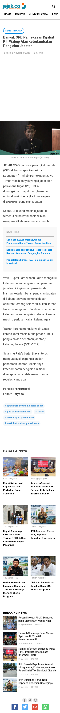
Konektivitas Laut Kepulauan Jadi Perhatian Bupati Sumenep (13, 488)
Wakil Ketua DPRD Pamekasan (23, 423)
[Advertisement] (30, 88)
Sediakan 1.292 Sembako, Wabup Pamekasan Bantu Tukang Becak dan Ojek (28, 241)
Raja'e (40, 411)
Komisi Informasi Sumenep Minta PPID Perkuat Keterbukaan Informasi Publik (43, 488)
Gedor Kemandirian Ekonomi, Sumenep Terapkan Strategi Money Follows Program (14, 589)
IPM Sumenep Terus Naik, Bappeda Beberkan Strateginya (43, 535)
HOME (7, 14)
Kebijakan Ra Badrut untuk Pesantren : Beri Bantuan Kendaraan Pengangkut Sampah (29, 251)
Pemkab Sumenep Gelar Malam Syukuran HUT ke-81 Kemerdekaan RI (35, 636)
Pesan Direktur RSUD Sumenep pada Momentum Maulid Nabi (35, 619)
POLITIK (20, 14)
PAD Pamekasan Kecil (19, 411)
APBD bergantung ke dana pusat (25, 405)
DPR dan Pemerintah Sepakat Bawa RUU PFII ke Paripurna (42, 586)
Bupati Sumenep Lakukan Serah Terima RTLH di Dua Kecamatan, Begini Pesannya (14, 538)
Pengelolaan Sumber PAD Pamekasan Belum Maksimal (29, 261)
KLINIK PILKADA (38, 14)
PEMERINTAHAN (13, 30)
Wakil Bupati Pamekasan (20, 417)
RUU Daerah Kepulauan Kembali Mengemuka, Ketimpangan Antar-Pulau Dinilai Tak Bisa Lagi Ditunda (37, 667)
